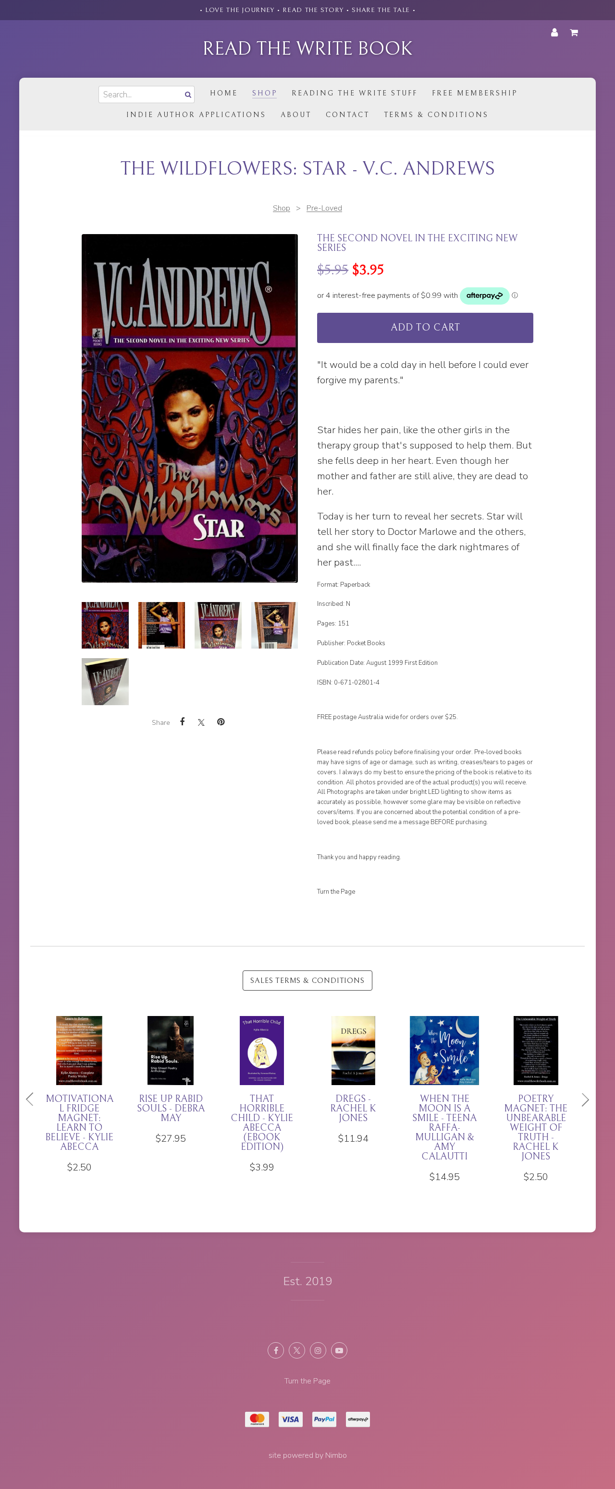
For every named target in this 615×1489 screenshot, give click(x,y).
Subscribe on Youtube (339, 1350)
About (296, 115)
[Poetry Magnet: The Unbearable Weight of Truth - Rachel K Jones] (79, 1099)
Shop (264, 93)
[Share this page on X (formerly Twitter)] (201, 722)
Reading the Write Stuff (355, 93)
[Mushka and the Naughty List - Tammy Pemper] (444, 1085)
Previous (33, 1099)
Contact (347, 115)
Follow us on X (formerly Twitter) (297, 1350)
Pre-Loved (324, 208)
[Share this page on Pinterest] (220, 722)
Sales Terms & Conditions (307, 980)
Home (224, 93)
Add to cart (425, 327)
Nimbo (336, 1455)
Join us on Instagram (318, 1350)
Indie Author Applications (196, 115)
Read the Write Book (307, 49)
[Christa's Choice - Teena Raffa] (170, 1080)
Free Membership (474, 93)
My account (554, 32)
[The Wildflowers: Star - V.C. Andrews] (105, 625)
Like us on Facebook (276, 1350)
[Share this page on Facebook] (182, 722)
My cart (575, 32)
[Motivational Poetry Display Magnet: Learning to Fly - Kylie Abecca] (353, 1099)
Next (581, 1099)
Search (187, 94)
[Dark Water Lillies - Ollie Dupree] (262, 1080)
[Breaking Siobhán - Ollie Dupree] (535, 1080)
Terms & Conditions (436, 115)
